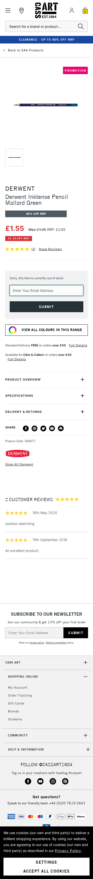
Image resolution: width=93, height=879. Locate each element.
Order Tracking (20, 695)
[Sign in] (71, 10)
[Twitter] (43, 428)
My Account (17, 687)
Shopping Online (23, 676)
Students (15, 719)
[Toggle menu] (8, 10)
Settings (46, 862)
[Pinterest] (34, 428)
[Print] (61, 428)
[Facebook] (26, 428)
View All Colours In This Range (52, 330)
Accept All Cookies (46, 871)
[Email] (52, 428)
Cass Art (13, 662)
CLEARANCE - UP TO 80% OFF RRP (46, 39)
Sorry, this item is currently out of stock (36, 278)
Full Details (78, 345)
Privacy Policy (68, 851)
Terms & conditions (56, 642)
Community (18, 735)
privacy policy (37, 642)
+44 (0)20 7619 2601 (67, 803)
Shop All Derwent (19, 464)
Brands (13, 711)
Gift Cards (16, 703)
